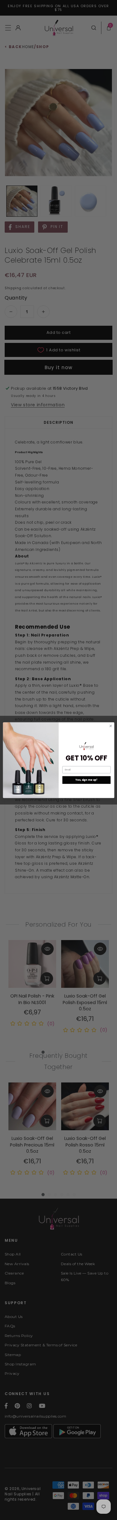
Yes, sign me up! (86, 779)
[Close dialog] (110, 725)
